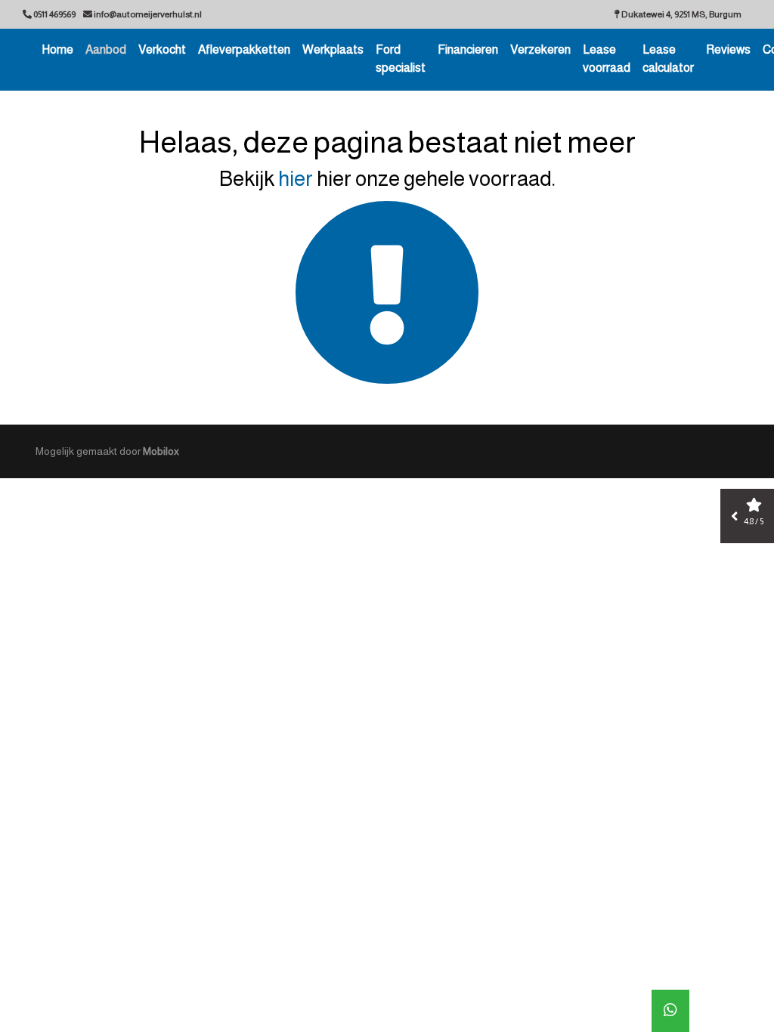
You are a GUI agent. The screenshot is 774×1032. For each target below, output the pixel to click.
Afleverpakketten (244, 49)
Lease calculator (668, 58)
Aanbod (105, 49)
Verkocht (162, 49)
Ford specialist (401, 58)
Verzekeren (540, 49)
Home (57, 49)
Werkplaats (333, 49)
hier (295, 178)
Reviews (728, 49)
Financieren (468, 49)
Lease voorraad (606, 58)
